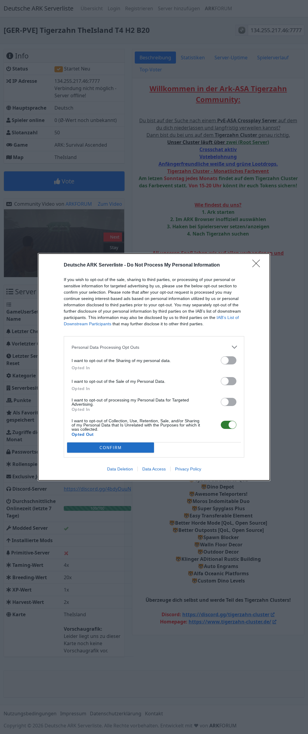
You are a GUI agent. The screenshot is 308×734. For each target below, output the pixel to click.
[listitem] (154, 347)
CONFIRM (111, 447)
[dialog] (154, 367)
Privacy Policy (188, 469)
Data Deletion (120, 469)
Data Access (154, 469)
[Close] (258, 265)
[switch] (228, 360)
